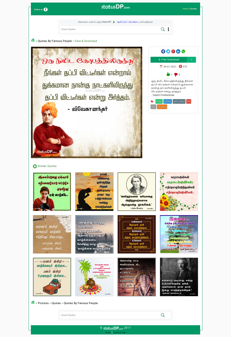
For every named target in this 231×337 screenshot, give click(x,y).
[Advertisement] (173, 134)
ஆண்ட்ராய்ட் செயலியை (127, 22)
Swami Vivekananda (163, 95)
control (167, 101)
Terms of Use (119, 332)
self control (179, 101)
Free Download (170, 59)
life (188, 101)
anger (159, 101)
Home (108, 332)
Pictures (43, 303)
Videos (186, 9)
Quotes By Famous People (55, 41)
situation (162, 107)
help (153, 107)
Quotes (56, 303)
